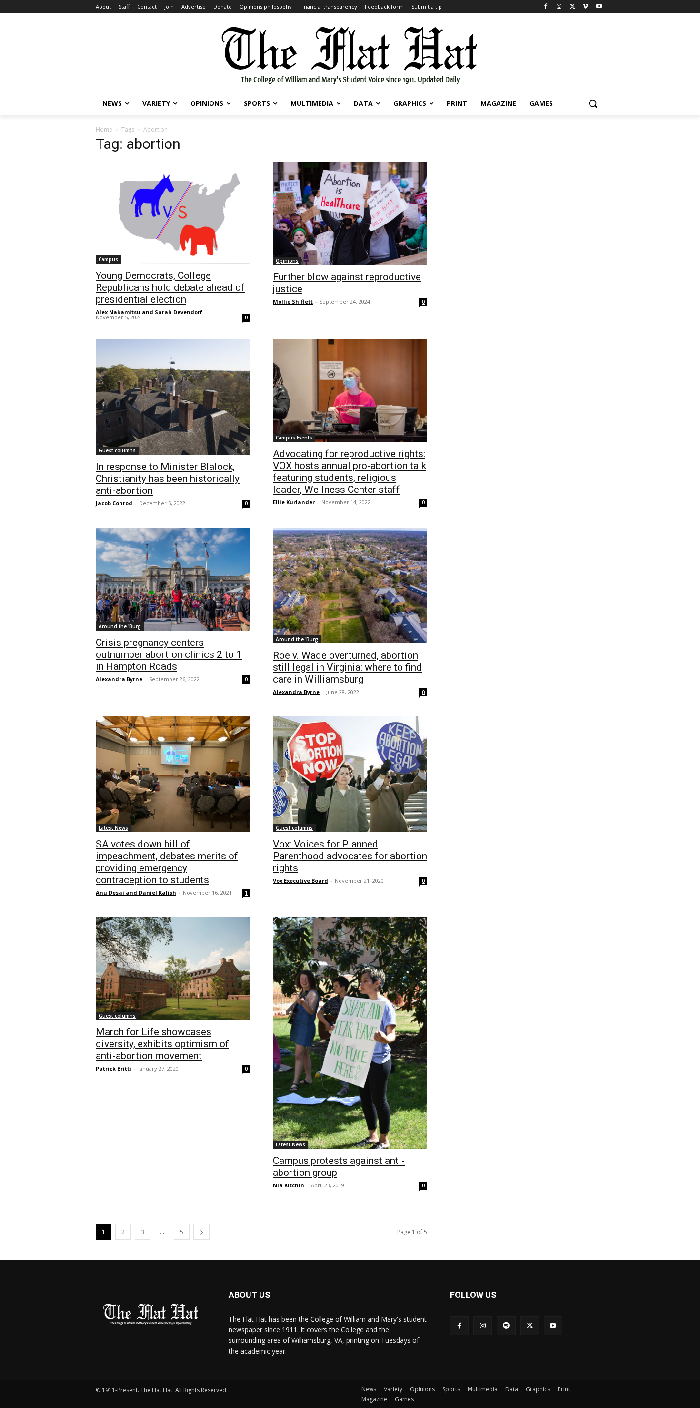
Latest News (113, 828)
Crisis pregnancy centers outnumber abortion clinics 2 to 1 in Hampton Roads (169, 654)
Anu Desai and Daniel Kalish (136, 892)
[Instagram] (559, 6)
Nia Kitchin (288, 1185)
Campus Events (294, 437)
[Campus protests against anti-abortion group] (350, 1033)
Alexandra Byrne (119, 679)
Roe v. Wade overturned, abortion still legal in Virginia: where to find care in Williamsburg (347, 667)
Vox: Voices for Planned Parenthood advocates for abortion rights (350, 856)
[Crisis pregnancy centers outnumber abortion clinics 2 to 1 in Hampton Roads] (173, 579)
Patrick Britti (113, 1068)
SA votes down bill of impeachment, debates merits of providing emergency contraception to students (167, 862)
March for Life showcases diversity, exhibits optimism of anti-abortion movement (162, 1043)
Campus (108, 259)
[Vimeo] (585, 6)
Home (104, 129)
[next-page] (201, 1232)
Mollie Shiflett (293, 301)
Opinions (287, 260)
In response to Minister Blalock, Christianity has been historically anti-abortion (168, 478)
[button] (592, 103)
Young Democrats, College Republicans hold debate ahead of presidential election (170, 287)
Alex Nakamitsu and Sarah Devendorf (149, 312)
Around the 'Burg (120, 626)
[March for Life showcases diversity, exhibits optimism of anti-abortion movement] (173, 968)
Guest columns (117, 450)
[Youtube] (598, 6)
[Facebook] (545, 6)
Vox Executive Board (300, 880)
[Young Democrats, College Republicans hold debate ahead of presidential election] (173, 213)
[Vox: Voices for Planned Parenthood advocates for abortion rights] (350, 774)
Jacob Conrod (114, 503)
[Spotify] (506, 1325)
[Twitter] (572, 6)
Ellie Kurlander (294, 502)
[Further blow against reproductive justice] (350, 213)
